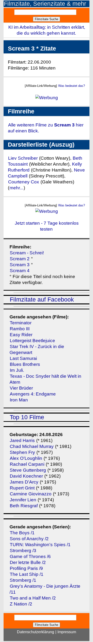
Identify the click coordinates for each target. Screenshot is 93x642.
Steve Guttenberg (28, 470)
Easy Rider (21, 334)
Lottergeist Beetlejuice (32, 340)
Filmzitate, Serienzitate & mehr (45, 3)
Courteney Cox (23, 181)
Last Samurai (23, 358)
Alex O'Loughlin (26, 458)
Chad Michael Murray (32, 446)
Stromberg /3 (23, 550)
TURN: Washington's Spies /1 (40, 544)
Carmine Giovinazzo (31, 493)
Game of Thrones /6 (30, 556)
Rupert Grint (22, 487)
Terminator (20, 322)
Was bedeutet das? (71, 86)
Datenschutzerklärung (35, 632)
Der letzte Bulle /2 (28, 562)
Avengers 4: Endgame (33, 393)
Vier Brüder (21, 388)
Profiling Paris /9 (26, 568)
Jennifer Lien (23, 499)
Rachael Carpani (27, 464)
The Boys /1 (22, 532)
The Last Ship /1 (26, 574)
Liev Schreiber (23, 158)
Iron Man (19, 399)
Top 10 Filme (27, 417)
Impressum (66, 632)
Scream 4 (20, 270)
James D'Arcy (24, 481)
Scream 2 (20, 258)
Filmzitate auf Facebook (42, 299)
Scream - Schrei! (27, 252)
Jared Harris (22, 440)
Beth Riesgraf (24, 505)
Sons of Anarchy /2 (29, 538)
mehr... (16, 187)
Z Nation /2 (21, 603)
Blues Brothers (25, 364)
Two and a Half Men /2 (33, 597)
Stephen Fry (22, 452)
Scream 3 (20, 264)
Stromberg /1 (23, 580)
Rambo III (20, 328)
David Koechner (26, 476)
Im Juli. (17, 370)
